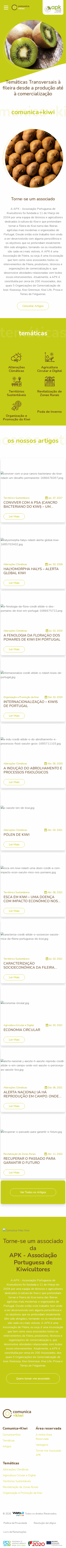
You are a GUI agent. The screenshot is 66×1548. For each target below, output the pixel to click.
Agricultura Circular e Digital (19, 1475)
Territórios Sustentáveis (17, 1481)
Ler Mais (14, 516)
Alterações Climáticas (16, 1469)
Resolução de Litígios (45, 1523)
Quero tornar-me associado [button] (33, 1379)
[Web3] (18, 1514)
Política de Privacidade (15, 1523)
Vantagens (42, 1445)
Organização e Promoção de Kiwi (22, 1493)
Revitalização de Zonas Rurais (20, 1487)
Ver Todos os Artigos (33, 1192)
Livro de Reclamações (15, 1532)
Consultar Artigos (33, 306)
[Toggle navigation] (6, 7)
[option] (33, 55)
